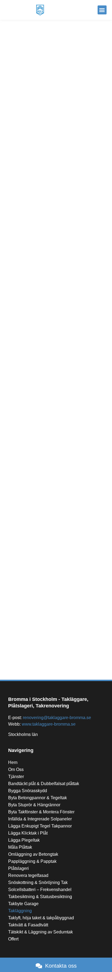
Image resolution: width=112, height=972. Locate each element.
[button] (102, 9)
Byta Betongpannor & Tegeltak (37, 797)
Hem (12, 762)
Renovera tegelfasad (28, 875)
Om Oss (16, 769)
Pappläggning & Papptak (32, 861)
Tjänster (16, 776)
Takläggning (20, 910)
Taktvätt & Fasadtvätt (28, 925)
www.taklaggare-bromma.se (49, 724)
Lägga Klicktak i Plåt (28, 833)
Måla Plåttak (20, 847)
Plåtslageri (18, 868)
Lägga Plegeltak (24, 840)
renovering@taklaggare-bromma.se (57, 717)
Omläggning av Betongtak (33, 854)
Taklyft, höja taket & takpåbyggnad (41, 917)
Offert (13, 939)
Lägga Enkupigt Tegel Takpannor (40, 826)
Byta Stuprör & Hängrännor (34, 804)
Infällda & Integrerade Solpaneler (40, 819)
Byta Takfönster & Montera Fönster (41, 812)
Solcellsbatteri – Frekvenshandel (39, 889)
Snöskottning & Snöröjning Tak (38, 882)
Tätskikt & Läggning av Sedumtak (40, 932)
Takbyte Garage (23, 903)
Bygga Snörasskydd (27, 790)
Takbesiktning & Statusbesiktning (40, 896)
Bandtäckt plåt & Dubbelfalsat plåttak (43, 783)
